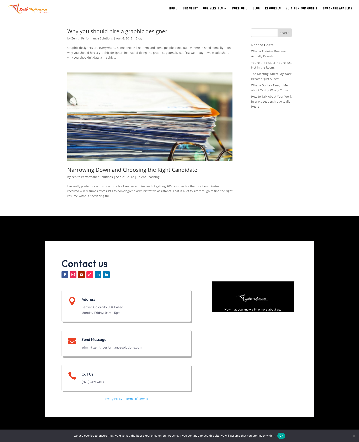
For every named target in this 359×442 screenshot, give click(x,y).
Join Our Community (302, 8)
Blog (256, 8)
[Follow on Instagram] (73, 274)
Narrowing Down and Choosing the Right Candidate (132, 169)
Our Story (190, 8)
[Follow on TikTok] (89, 274)
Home (173, 8)
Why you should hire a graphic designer (117, 31)
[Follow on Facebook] (64, 274)
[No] (354, 436)
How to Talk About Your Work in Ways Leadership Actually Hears (271, 101)
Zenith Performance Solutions (92, 38)
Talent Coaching (148, 177)
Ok (281, 435)
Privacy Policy (113, 399)
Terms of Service (137, 399)
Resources (273, 8)
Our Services (213, 8)
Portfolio (240, 8)
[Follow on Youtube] (81, 274)
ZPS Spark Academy (337, 8)
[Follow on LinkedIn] (98, 274)
